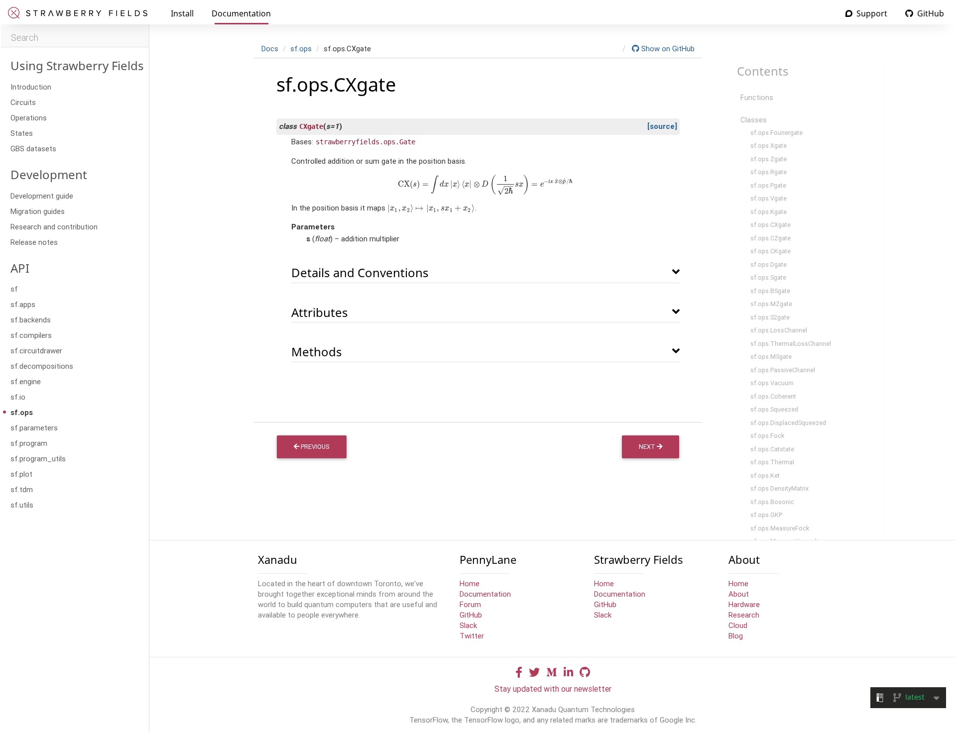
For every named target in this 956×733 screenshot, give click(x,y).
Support (870, 13)
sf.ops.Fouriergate (776, 132)
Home (469, 583)
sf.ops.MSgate (771, 356)
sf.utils (21, 505)
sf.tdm (21, 489)
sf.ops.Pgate (768, 185)
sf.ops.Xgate (768, 145)
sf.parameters (34, 427)
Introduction (30, 87)
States (21, 133)
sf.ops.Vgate (768, 198)
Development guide (41, 196)
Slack (468, 625)
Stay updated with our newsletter (552, 689)
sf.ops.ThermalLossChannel (790, 343)
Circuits (23, 102)
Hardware (744, 604)
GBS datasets (33, 148)
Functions (756, 97)
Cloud (737, 625)
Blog (735, 635)
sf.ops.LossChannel (778, 330)
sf (14, 289)
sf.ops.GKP (766, 515)
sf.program (28, 443)
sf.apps (22, 304)
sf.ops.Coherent (773, 396)
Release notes (34, 242)
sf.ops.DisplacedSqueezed (788, 423)
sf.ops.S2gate (770, 317)
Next (648, 446)
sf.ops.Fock (767, 435)
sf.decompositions (41, 366)
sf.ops (21, 412)
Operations (28, 117)
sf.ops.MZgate (771, 304)
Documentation (241, 13)
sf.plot (21, 474)
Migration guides (37, 211)
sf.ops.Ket (765, 475)
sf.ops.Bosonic (772, 502)
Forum (470, 604)
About (738, 594)
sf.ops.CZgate (770, 238)
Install (182, 13)
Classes (753, 119)
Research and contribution (54, 226)
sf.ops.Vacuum (772, 383)
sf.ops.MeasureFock (779, 528)
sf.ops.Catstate (772, 449)
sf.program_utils (38, 458)
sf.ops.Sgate (768, 277)
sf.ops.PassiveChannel (782, 370)
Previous (314, 446)
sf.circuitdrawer (36, 350)
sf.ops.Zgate (768, 159)
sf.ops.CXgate (770, 224)
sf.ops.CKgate (770, 251)
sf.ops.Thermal (772, 462)
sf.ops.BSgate (770, 291)
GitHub (929, 13)
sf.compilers (31, 335)
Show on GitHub (667, 48)
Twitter (472, 635)
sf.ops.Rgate (768, 172)
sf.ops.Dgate (768, 264)
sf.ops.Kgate (768, 212)
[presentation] (485, 184)
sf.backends (30, 319)
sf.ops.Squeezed (774, 409)
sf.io (17, 397)
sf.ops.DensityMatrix (779, 488)
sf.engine (25, 381)
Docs (269, 48)
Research (743, 615)
